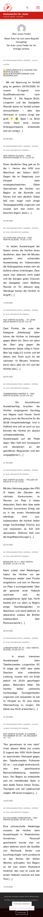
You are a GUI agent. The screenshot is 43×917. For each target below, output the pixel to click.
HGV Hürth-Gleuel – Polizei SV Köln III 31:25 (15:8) (20, 480)
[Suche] (26, 7)
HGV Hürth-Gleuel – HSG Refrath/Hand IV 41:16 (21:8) (18, 156)
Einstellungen (22, 912)
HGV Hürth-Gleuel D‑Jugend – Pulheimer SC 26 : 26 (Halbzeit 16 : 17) (20, 736)
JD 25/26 (35, 724)
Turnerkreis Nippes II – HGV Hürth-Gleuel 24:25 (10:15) (19, 394)
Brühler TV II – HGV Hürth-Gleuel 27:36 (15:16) (18, 562)
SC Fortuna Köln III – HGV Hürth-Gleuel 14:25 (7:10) (17, 238)
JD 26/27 (35, 60)
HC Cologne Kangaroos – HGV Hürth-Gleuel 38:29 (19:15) (20, 818)
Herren (35, 146)
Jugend (6, 64)
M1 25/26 (6, 150)
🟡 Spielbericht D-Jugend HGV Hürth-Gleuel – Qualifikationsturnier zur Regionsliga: (20, 73)
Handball (27, 60)
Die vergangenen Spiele (13, 60)
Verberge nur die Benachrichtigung (22, 908)
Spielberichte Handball (20, 150)
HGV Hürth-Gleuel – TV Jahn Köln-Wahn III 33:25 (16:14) (19, 320)
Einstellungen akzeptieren (22, 904)
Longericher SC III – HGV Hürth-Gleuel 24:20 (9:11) (21, 648)
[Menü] (37, 7)
